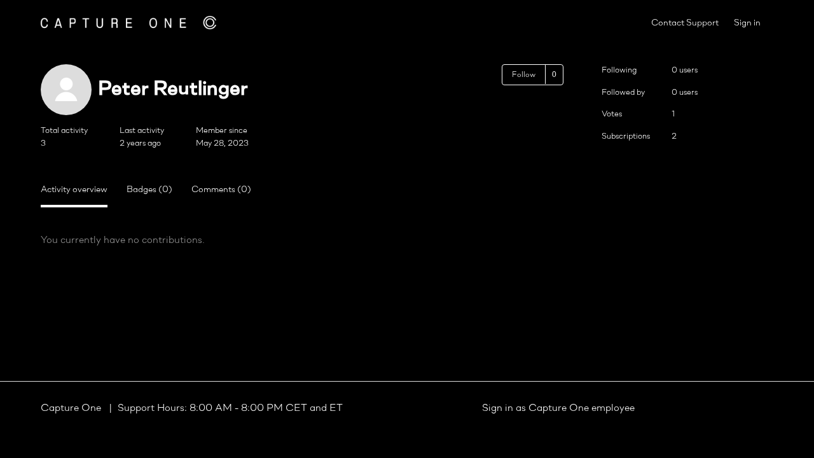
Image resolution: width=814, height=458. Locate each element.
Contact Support (685, 23)
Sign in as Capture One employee (558, 408)
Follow (523, 75)
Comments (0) (221, 190)
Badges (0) (149, 190)
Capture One (72, 408)
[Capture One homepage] (128, 22)
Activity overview (74, 190)
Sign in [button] (747, 23)
